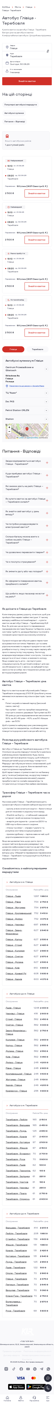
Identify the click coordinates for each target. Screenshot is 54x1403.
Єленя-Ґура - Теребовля (19, 1296)
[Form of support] (48, 1378)
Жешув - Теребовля (16, 1245)
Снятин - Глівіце (14, 1025)
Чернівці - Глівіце (15, 1013)
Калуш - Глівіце (14, 1045)
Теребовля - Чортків (17, 1182)
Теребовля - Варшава (18, 1125)
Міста (18, 7)
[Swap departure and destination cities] (48, 51)
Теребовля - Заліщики (18, 1176)
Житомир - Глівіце (15, 1079)
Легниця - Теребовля (17, 1284)
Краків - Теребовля (16, 1250)
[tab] (13, 349)
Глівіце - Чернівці (15, 924)
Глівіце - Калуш (14, 939)
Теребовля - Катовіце (18, 1142)
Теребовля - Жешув (17, 1148)
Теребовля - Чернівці (17, 1188)
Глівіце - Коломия (15, 951)
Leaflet (21, 437)
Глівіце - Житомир (15, 907)
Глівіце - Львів (13, 896)
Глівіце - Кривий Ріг (16, 973)
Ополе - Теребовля (16, 1273)
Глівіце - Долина (14, 962)
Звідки (12, 46)
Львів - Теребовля (15, 1267)
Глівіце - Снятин (14, 956)
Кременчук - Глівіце (16, 1091)
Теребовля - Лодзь (16, 1131)
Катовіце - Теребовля (18, 1256)
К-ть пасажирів (16, 69)
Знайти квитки (27, 81)
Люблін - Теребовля (16, 1233)
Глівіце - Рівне (13, 902)
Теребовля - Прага (16, 1193)
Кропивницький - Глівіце (19, 1074)
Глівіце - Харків (14, 979)
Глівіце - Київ (13, 968)
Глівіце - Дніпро (14, 919)
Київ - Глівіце (13, 1057)
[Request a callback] (48, 1388)
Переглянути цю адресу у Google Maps (26, 386)
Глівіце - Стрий (14, 945)
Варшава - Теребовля (18, 1228)
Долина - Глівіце (14, 1051)
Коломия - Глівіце (15, 1040)
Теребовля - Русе (15, 1159)
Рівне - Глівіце (13, 1068)
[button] (46, 369)
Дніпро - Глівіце (14, 1062)
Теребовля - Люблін (16, 1119)
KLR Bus (6, 7)
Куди (12, 54)
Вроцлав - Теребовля (17, 1290)
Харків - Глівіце (14, 1085)
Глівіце (29, 7)
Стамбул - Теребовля (17, 1239)
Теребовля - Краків (16, 1136)
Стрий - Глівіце (14, 1019)
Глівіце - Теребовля (16, 1279)
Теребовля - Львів (15, 1165)
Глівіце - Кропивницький (19, 913)
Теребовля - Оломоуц (18, 1199)
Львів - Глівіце (13, 1008)
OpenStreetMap (32, 437)
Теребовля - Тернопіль (18, 1171)
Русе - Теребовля (15, 1311)
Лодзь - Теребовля (16, 1262)
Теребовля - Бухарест (18, 1153)
